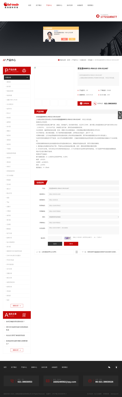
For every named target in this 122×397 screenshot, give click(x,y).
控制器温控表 (11, 171)
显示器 (9, 246)
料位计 (9, 113)
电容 (8, 300)
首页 (29, 5)
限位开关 (9, 193)
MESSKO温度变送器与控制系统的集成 (17, 328)
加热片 (9, 166)
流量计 (9, 206)
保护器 (9, 215)
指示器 (9, 86)
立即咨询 (86, 103)
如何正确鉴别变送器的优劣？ (15, 321)
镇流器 (9, 157)
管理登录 (106, 394)
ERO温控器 (10, 264)
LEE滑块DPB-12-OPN (49, 252)
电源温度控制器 (11, 153)
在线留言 (80, 5)
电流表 (9, 135)
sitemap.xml (114, 394)
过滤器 (9, 224)
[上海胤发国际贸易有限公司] (13, 5)
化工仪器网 (97, 394)
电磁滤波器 (10, 91)
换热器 (9, 295)
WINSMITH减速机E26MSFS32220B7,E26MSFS (103, 252)
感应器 (9, 82)
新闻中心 (59, 5)
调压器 (9, 162)
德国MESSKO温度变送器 (14, 251)
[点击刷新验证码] (67, 238)
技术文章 (70, 5)
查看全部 (15, 305)
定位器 (9, 184)
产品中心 (49, 5)
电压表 (9, 144)
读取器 (9, 140)
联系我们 (90, 5)
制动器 (9, 117)
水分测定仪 (10, 104)
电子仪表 (9, 233)
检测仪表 (9, 286)
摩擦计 (9, 131)
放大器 (9, 126)
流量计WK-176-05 (12, 100)
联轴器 (9, 180)
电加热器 (9, 95)
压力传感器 (10, 175)
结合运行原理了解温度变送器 (15, 335)
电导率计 (9, 108)
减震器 (9, 122)
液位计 (9, 189)
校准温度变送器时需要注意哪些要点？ (17, 342)
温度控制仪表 (11, 282)
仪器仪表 (83, 60)
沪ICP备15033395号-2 (59, 394)
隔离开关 (9, 237)
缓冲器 (9, 220)
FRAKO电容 (10, 260)
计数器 (9, 211)
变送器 (90, 60)
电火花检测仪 (11, 242)
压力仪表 (9, 269)
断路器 (9, 229)
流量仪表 (9, 273)
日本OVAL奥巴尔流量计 (14, 255)
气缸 (8, 202)
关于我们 (39, 5)
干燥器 (9, 148)
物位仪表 (9, 277)
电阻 (8, 197)
